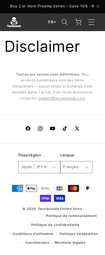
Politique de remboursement (71, 216)
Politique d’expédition (79, 234)
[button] (64, 22)
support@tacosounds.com (61, 98)
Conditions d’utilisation (33, 234)
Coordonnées (37, 242)
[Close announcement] (98, 6)
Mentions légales (70, 242)
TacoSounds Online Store (60, 209)
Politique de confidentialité (55, 225)
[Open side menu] (91, 22)
